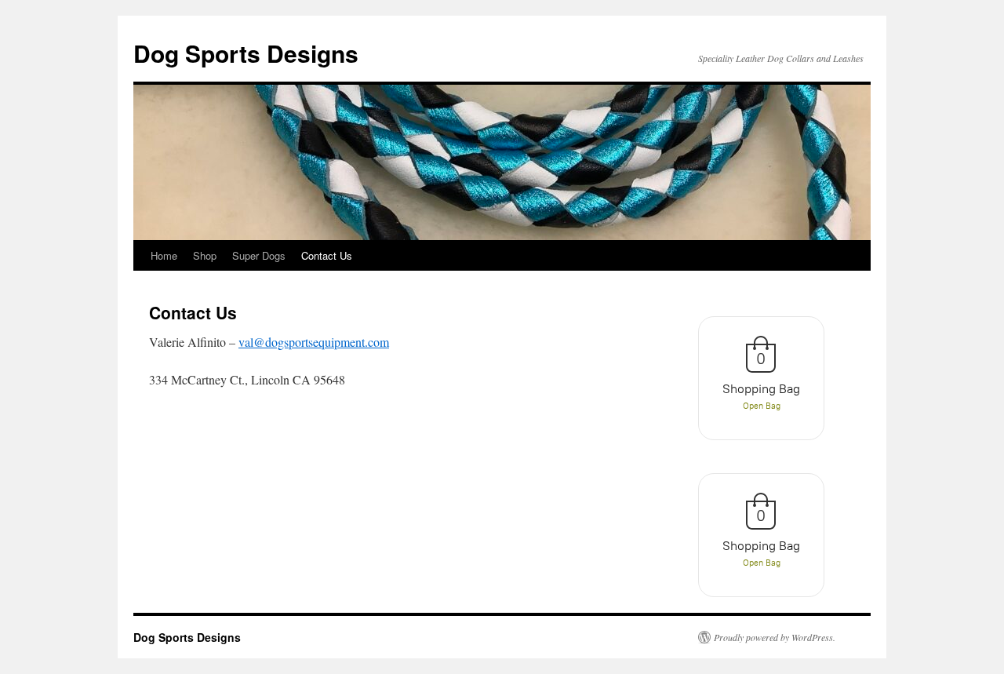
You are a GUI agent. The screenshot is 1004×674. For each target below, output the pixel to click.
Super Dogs (259, 255)
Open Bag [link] (761, 406)
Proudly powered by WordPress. (774, 637)
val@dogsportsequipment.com (313, 341)
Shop (204, 255)
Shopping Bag (761, 388)
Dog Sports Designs (245, 53)
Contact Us (326, 255)
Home (164, 255)
